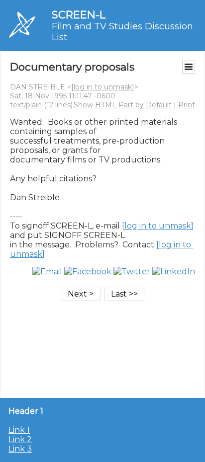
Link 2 (20, 439)
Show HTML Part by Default (123, 104)
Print (186, 104)
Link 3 (20, 449)
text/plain (26, 104)
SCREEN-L (78, 14)
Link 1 (19, 430)
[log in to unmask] (102, 86)
